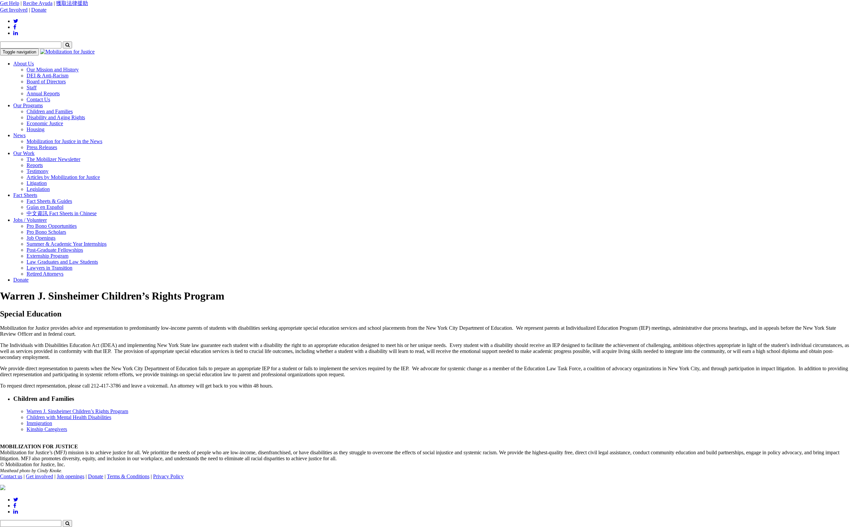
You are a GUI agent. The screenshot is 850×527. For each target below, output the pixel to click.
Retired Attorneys (45, 274)
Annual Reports (43, 93)
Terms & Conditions (128, 476)
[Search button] (67, 45)
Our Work (24, 153)
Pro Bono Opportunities (52, 226)
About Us (23, 63)
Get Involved (14, 10)
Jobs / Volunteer (30, 220)
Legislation (38, 189)
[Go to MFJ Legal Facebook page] (14, 27)
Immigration (39, 423)
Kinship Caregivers (47, 429)
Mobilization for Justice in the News (64, 141)
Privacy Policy (168, 476)
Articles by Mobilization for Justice (63, 177)
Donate (38, 10)
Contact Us (38, 99)
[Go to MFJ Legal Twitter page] (15, 21)
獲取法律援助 (72, 3)
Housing (35, 129)
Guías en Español (45, 207)
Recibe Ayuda (37, 3)
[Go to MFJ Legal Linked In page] (15, 33)
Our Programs (28, 105)
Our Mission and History (53, 69)
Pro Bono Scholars (46, 232)
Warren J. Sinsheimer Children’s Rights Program (77, 411)
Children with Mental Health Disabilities (69, 417)
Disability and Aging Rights (56, 117)
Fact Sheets (25, 195)
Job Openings (41, 238)
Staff (32, 87)
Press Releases (42, 147)
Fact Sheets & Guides (49, 201)
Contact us (11, 476)
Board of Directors (46, 81)
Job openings (70, 476)
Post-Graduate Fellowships (55, 250)
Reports (35, 165)
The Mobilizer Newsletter (53, 159)
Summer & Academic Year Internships (67, 244)
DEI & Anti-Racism (47, 75)
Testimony (37, 171)
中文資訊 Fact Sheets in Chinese (62, 213)
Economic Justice (45, 123)
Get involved (39, 476)
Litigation (37, 183)
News (19, 135)
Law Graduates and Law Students (62, 262)
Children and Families (50, 111)
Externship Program (47, 256)
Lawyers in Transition (49, 268)
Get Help (9, 3)
